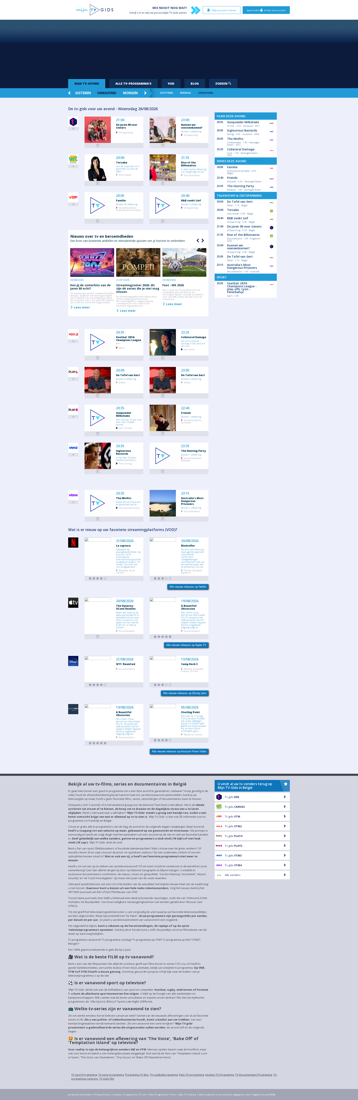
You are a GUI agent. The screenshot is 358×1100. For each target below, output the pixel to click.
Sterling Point (190, 712)
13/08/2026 (189, 659)
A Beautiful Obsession (188, 607)
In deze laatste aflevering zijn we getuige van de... (193, 170)
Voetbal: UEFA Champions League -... (128, 340)
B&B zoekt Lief (191, 200)
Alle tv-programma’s (133, 83)
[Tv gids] (98, 636)
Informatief (125, 174)
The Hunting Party (193, 450)
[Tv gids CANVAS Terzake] (98, 183)
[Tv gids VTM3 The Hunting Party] (163, 471)
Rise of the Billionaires (188, 164)
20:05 (120, 195)
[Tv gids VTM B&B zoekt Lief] (163, 221)
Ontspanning (126, 132)
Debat (122, 382)
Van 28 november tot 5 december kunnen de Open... (127, 169)
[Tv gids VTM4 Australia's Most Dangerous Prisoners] (163, 519)
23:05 (185, 370)
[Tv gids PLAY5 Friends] (163, 433)
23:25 (185, 332)
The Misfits (123, 498)
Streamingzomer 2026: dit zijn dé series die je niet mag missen (137, 288)
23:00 (185, 120)
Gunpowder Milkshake (123, 414)
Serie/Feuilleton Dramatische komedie (128, 208)
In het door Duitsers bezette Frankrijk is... (127, 458)
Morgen (130, 93)
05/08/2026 (189, 707)
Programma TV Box (137, 1075)
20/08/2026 (189, 541)
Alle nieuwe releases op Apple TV (186, 645)
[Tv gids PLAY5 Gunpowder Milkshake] (98, 433)
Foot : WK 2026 (173, 285)
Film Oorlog (125, 463)
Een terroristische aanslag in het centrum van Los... (193, 343)
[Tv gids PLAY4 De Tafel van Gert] (98, 395)
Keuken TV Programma (219, 1075)
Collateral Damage (193, 337)
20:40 (185, 195)
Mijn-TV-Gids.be (187, 1094)
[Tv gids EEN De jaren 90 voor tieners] (98, 145)
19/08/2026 (189, 601)
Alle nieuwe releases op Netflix (187, 586)
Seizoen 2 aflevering (191, 131)
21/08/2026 (124, 541)
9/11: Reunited (125, 664)
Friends (186, 412)
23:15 (185, 493)
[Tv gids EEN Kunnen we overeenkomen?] (163, 145)
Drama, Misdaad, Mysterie (191, 571)
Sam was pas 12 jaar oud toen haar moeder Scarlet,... (128, 422)
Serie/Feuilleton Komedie (191, 421)
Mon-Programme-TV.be (162, 1094)
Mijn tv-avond (86, 83)
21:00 (120, 120)
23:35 (185, 446)
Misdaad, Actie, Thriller (125, 571)
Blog (195, 83)
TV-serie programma (111, 1075)
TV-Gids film (106, 1079)
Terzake (121, 162)
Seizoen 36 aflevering (126, 204)
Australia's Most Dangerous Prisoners (192, 501)
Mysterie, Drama (193, 734)
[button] (202, 240)
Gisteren (83, 93)
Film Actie (189, 349)
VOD (171, 83)
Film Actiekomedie (129, 507)
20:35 (120, 332)
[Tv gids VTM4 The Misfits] (98, 519)
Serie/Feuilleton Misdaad (191, 459)
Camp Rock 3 (189, 664)
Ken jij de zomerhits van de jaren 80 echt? (90, 286)
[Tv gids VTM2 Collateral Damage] (163, 358)
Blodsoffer (188, 545)
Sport (122, 347)
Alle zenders (233, 875)
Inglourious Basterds (123, 452)
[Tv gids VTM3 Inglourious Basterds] (98, 471)
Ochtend (166, 92)
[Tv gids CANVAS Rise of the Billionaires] (163, 183)
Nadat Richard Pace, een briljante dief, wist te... (128, 503)
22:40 (185, 408)
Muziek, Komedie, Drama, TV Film (192, 669)
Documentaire (192, 175)
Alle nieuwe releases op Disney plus (184, 693)
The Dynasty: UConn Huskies (126, 607)
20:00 (120, 157)
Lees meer (81, 307)
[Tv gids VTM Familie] (98, 221)
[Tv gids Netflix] (98, 578)
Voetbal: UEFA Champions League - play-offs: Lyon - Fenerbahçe (242, 287)
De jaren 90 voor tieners (126, 126)
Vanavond (106, 93)
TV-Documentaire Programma (253, 1075)
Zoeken (221, 83)
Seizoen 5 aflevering (191, 204)
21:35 (185, 157)
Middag (185, 92)
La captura (123, 545)
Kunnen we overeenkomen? (191, 126)
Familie (121, 200)
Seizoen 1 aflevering (191, 416)
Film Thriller (125, 427)
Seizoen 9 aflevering (126, 378)
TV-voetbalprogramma (164, 1075)
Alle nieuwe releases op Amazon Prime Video (179, 751)
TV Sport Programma (84, 1075)
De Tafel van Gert (128, 375)
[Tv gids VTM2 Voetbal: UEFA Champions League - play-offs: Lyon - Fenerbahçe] (98, 358)
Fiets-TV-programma (191, 1075)
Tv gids (232, 797)
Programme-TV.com (135, 1094)
